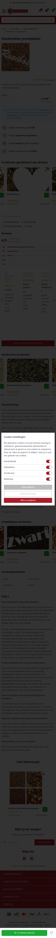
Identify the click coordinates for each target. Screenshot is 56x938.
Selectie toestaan (28, 494)
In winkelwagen (26, 933)
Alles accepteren (28, 500)
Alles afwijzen (28, 487)
